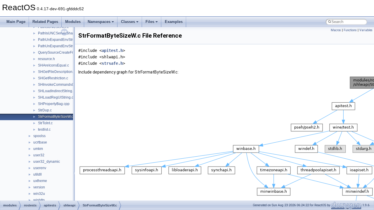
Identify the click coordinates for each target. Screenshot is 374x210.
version (39, 187)
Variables (366, 30)
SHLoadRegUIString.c (55, 97)
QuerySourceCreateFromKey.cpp (64, 52)
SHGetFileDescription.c (56, 72)
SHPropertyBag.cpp (54, 104)
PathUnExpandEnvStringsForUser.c (66, 46)
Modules (73, 22)
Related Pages (45, 22)
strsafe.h (112, 63)
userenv (39, 168)
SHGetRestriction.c (53, 78)
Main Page (15, 22)
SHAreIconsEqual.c (53, 65)
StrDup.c (45, 110)
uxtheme (40, 181)
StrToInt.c (45, 123)
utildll (37, 174)
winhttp (39, 200)
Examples (174, 22)
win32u (39, 194)
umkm (38, 149)
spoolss (39, 136)
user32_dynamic (46, 162)
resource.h (46, 59)
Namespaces (99, 22)
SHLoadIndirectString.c (56, 91)
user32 (38, 155)
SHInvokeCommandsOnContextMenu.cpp (71, 85)
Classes (128, 22)
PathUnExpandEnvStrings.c (60, 40)
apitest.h (112, 50)
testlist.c (44, 129)
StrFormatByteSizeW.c (55, 117)
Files (150, 22)
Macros (336, 30)
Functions (350, 30)
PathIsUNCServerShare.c (58, 33)
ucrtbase (40, 142)
